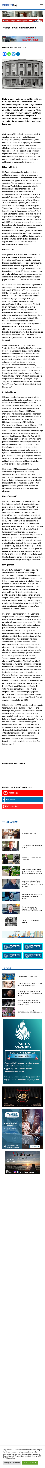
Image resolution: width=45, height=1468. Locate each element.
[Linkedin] (18, 54)
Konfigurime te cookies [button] (12, 1463)
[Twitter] (14, 54)
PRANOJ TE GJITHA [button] (30, 1463)
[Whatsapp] (9, 54)
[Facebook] (5, 54)
